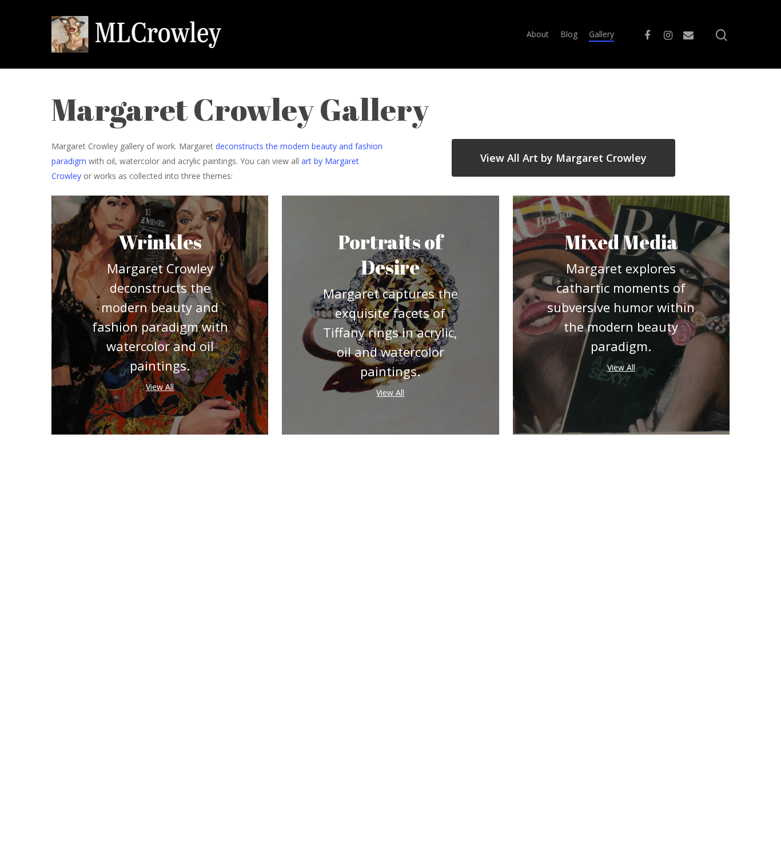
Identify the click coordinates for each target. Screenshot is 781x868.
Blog (568, 34)
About (538, 34)
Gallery (601, 34)
